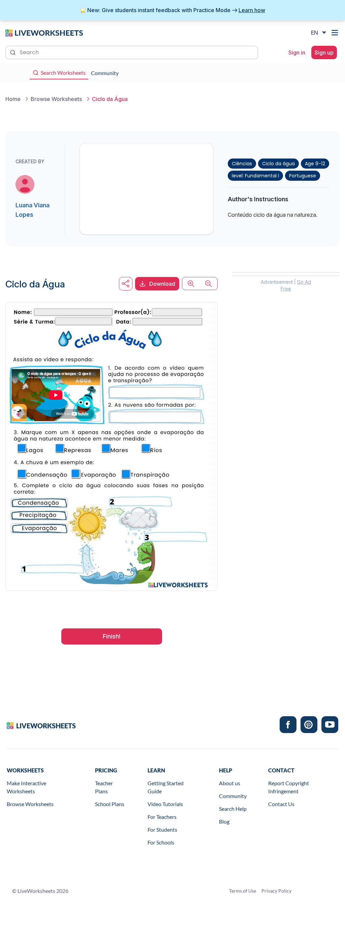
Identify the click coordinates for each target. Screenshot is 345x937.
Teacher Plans (104, 787)
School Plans (109, 804)
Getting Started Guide (166, 787)
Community (233, 796)
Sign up (324, 52)
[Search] (13, 52)
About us (229, 783)
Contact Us (281, 804)
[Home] (44, 32)
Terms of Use (242, 891)
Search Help (233, 808)
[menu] (336, 33)
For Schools (161, 842)
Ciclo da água (278, 163)
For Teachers (162, 816)
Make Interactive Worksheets (26, 787)
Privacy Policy (276, 891)
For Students (162, 829)
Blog (224, 821)
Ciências (242, 163)
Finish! (112, 636)
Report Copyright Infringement (288, 787)
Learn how (252, 10)
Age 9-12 (315, 163)
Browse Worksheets (30, 804)
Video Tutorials (165, 804)
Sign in (296, 52)
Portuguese (302, 175)
